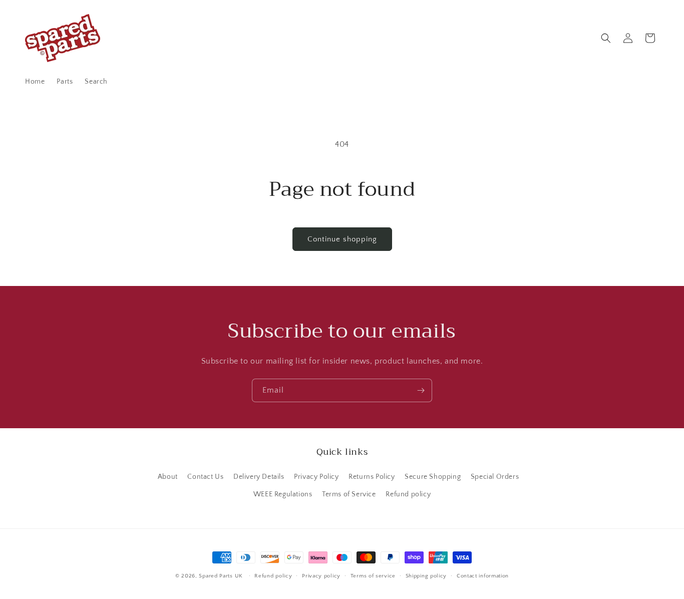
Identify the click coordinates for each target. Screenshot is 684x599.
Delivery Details (258, 477)
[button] (606, 38)
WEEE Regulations (282, 494)
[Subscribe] (421, 390)
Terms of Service (349, 494)
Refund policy (408, 494)
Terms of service (373, 576)
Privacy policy (321, 576)
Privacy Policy (316, 477)
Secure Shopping (433, 477)
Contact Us (205, 477)
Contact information (483, 576)
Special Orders (495, 477)
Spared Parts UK (221, 576)
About (168, 477)
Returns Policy (372, 477)
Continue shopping (342, 239)
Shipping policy (426, 576)
